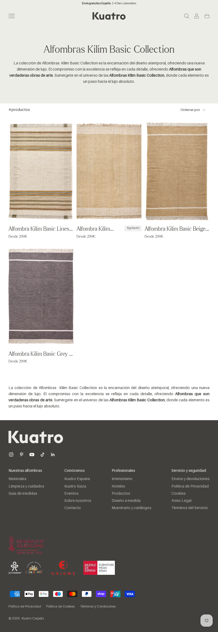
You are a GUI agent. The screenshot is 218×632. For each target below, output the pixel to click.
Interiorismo (122, 479)
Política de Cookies (60, 606)
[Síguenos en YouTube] (32, 454)
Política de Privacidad (190, 486)
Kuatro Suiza (75, 486)
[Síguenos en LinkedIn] (53, 454)
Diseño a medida (126, 501)
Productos (121, 493)
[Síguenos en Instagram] (11, 454)
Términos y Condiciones (98, 606)
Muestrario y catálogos (131, 508)
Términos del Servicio (189, 508)
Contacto (72, 508)
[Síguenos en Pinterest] (21, 454)
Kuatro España (77, 479)
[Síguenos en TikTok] (42, 454)
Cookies (178, 493)
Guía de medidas (23, 493)
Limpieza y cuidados (26, 486)
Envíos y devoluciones (190, 479)
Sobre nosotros (77, 501)
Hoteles (118, 486)
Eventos (71, 493)
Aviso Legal (181, 501)
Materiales (17, 479)
